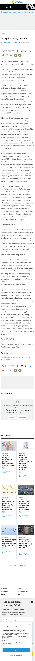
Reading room (22, 12)
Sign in (12, 417)
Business (22, 453)
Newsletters (7, 12)
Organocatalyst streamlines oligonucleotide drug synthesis (9, 542)
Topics (3, 595)
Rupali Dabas (6, 552)
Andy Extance (23, 476)
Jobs (14, 12)
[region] (16, 641)
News (3, 34)
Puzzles (30, 12)
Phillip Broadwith (24, 554)
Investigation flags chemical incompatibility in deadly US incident (25, 543)
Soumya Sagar (6, 516)
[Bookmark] (20, 55)
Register (22, 417)
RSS (19, 595)
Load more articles (18, 566)
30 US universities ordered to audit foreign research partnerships (25, 504)
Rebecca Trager (24, 516)
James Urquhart (6, 472)
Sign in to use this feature (24, 46)
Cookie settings (16, 655)
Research (5, 453)
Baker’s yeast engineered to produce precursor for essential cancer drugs (8, 504)
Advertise (4, 591)
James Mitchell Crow (11, 42)
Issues (20, 588)
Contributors (23, 591)
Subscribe (4, 588)
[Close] (30, 625)
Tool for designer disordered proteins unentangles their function (8, 460)
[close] (33, 46)
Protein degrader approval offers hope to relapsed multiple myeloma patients (25, 462)
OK (16, 650)
